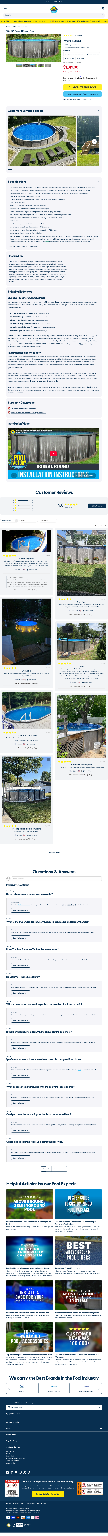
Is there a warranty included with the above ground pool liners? (39, 1031)
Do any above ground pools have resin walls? (29, 893)
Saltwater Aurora (24, 905)
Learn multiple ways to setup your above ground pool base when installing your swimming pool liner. (27, 1315)
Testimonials (30, 1503)
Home (8, 27)
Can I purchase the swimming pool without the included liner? (38, 1114)
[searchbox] (7, 520)
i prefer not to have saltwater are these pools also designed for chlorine (43, 1059)
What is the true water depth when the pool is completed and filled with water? (47, 921)
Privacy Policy (10, 1463)
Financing (16, 1503)
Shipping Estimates (20, 291)
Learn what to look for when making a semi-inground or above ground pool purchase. (29, 1225)
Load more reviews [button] (54, 852)
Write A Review (97, 506)
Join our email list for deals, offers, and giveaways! (22, 1403)
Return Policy (10, 1456)
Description (15, 255)
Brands (8, 1503)
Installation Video (19, 423)
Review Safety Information (48, 1494)
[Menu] (5, 8)
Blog (22, 1503)
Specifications (17, 181)
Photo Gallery (41, 1503)
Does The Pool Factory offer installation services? (32, 949)
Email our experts (90, 94)
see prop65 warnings (30, 246)
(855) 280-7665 (14, 1414)
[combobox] (29, 520)
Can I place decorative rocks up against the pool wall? (34, 1141)
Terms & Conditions (13, 1461)
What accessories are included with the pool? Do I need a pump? (40, 1086)
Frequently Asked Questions (15, 1458)
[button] (94, 141)
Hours (8, 1454)
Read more (66, 51)
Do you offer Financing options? (23, 976)
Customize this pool (83, 87)
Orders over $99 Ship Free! (54, 2)
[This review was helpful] (32, 590)
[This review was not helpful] (36, 590)
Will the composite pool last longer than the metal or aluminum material (44, 1004)
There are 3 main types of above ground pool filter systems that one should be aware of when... (78, 1315)
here (47, 242)
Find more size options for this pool (76, 99)
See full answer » (20, 910)
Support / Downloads (21, 402)
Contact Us (10, 1451)
